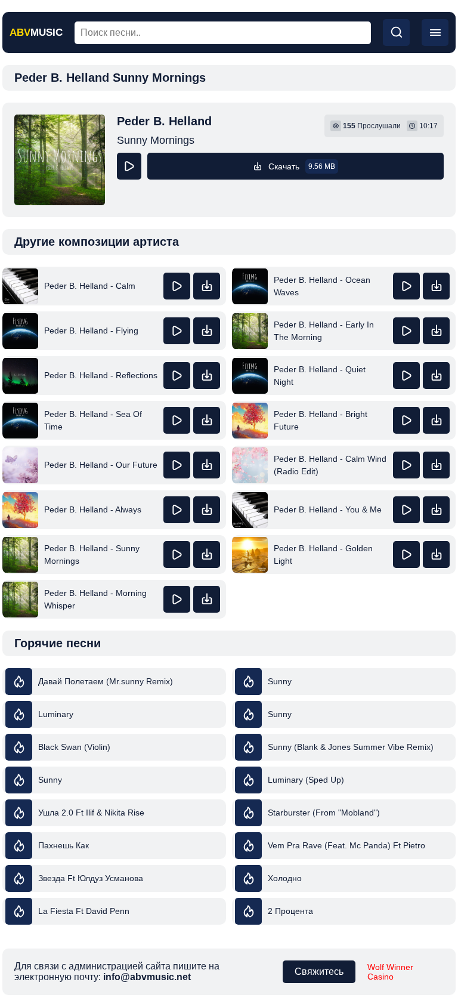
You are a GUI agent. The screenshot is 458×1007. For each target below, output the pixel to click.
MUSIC (36, 32)
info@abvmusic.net (147, 977)
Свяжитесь (319, 971)
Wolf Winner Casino (390, 971)
